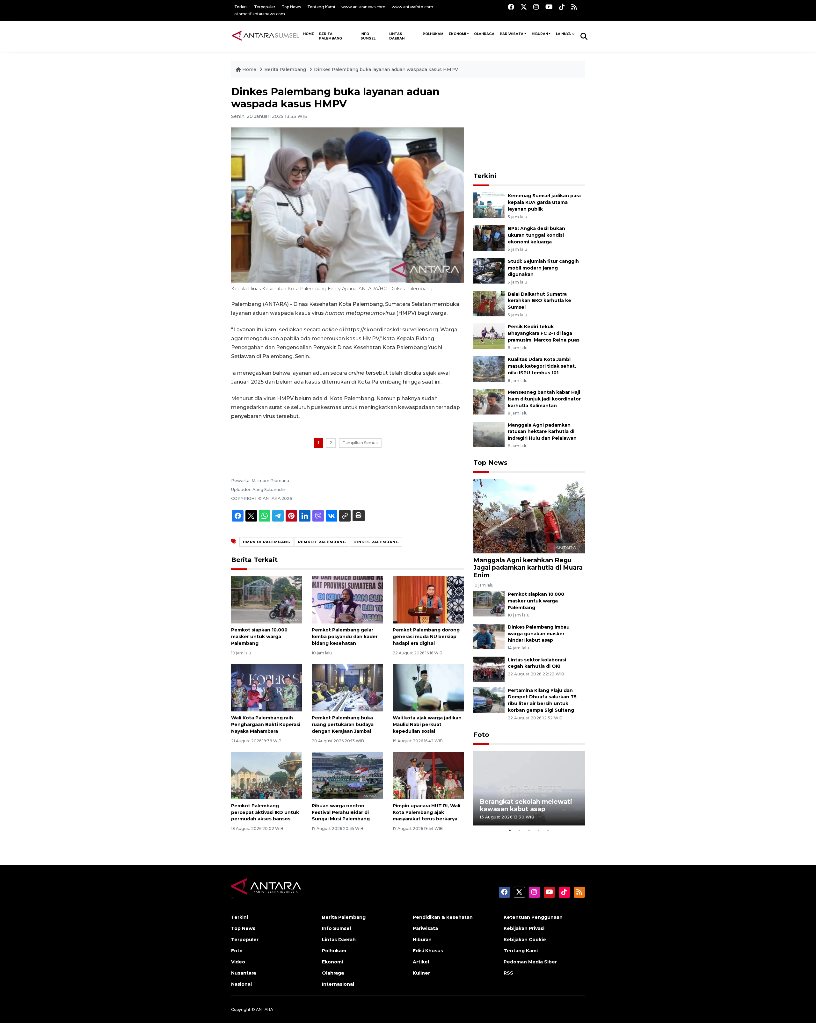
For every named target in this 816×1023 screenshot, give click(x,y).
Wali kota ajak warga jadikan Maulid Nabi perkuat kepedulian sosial (427, 724)
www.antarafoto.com (412, 6)
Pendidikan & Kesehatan (443, 917)
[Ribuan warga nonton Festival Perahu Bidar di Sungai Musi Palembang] (347, 775)
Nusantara (243, 973)
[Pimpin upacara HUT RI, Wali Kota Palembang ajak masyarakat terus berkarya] (428, 775)
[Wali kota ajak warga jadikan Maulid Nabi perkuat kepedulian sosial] (428, 687)
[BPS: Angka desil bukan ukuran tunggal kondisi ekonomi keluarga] (489, 237)
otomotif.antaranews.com (259, 13)
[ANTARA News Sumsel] (265, 36)
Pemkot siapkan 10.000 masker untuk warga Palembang (259, 636)
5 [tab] (548, 830)
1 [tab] (510, 830)
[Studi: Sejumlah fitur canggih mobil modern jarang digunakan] (489, 270)
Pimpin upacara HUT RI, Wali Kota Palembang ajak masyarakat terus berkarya (426, 812)
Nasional (241, 984)
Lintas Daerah (396, 36)
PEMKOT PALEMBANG (322, 542)
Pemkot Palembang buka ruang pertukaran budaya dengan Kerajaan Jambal (343, 724)
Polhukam (433, 34)
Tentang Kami (321, 6)
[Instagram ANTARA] (536, 7)
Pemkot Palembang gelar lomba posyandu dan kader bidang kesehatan (345, 636)
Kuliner (421, 973)
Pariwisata (511, 34)
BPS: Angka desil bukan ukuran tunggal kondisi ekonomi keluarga (536, 235)
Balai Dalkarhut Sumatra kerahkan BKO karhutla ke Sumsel (539, 300)
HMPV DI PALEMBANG (266, 542)
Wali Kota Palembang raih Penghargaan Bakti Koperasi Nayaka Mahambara (265, 724)
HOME (308, 34)
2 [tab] (519, 830)
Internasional (338, 984)
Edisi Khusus (428, 951)
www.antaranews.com (363, 6)
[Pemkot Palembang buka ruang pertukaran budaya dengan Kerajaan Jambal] (347, 687)
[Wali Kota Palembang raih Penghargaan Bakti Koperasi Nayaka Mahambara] (266, 687)
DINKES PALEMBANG (376, 542)
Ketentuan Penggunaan (533, 917)
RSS (508, 973)
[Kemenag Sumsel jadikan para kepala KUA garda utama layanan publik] (489, 205)
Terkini (241, 6)
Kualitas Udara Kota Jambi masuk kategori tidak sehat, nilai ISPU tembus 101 (542, 366)
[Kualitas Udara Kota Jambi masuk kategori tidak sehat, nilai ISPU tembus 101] (489, 368)
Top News (291, 6)
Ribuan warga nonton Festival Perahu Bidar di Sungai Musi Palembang (341, 812)
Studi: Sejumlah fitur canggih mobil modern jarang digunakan (543, 267)
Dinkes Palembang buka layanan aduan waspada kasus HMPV (386, 69)
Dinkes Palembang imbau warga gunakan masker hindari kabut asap (539, 633)
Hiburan (540, 34)
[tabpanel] (529, 788)
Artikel (421, 962)
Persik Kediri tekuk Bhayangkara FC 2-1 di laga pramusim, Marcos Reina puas (543, 333)
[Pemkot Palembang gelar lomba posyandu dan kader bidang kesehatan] (347, 599)
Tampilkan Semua (360, 442)
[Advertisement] (529, 125)
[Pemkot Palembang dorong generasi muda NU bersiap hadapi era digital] (428, 599)
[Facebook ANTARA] (511, 7)
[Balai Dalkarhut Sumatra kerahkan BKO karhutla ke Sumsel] (489, 303)
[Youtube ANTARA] (549, 7)
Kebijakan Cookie (525, 939)
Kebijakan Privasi (524, 928)
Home (249, 69)
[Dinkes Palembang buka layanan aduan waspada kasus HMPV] (529, 516)
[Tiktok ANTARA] (562, 7)
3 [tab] (529, 830)
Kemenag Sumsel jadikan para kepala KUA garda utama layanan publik (544, 202)
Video (238, 962)
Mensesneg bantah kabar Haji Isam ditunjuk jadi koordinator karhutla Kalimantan (544, 398)
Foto (481, 734)
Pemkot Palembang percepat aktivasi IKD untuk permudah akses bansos (265, 812)
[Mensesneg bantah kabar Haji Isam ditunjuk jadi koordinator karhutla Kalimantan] (489, 401)
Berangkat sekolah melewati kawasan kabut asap (526, 805)
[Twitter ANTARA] (524, 7)
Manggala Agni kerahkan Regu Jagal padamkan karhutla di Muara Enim (528, 567)
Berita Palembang (330, 36)
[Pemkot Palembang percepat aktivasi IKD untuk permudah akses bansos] (266, 775)
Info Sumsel (368, 36)
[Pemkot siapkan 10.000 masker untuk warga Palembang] (266, 599)
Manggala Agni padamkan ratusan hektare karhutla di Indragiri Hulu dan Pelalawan (542, 431)
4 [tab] (539, 830)
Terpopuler (264, 6)
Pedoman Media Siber (530, 962)
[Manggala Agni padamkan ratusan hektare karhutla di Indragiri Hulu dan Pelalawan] (489, 434)
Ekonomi (457, 34)
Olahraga (484, 34)
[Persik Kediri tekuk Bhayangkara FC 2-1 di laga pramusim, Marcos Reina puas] (489, 336)
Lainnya (563, 34)
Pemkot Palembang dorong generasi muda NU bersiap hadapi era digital (426, 636)
